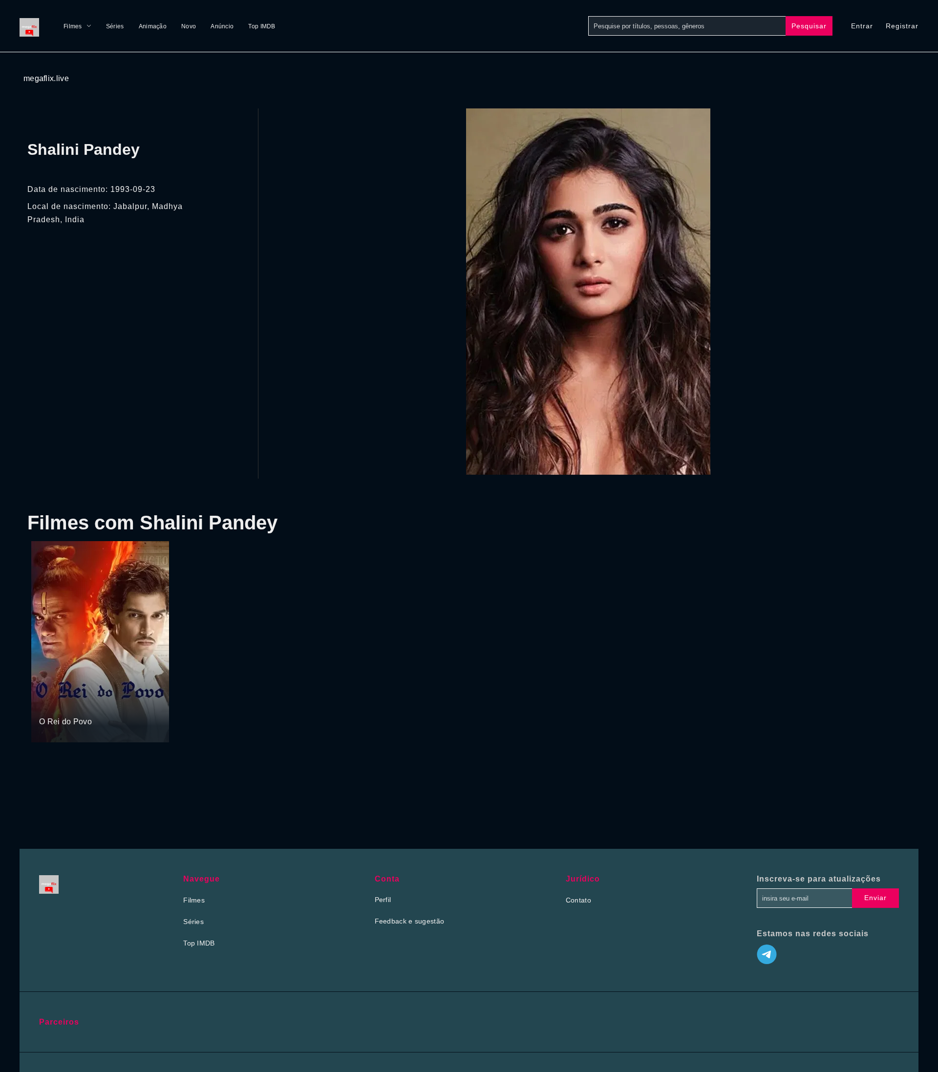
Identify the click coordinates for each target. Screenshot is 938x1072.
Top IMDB (261, 26)
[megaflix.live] (32, 26)
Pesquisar (809, 26)
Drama (50, 702)
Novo (188, 26)
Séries (115, 26)
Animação (153, 26)
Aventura (78, 702)
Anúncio (222, 26)
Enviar (875, 898)
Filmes (73, 26)
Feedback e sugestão (410, 921)
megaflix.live (46, 78)
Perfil (383, 900)
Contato (578, 900)
